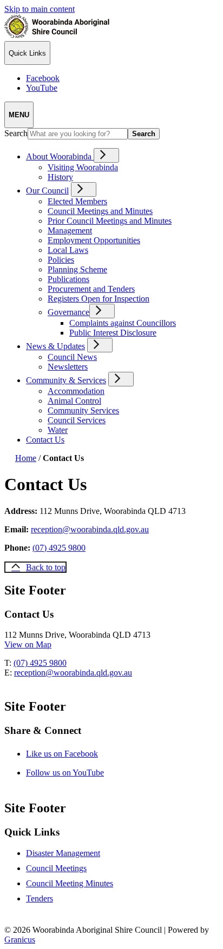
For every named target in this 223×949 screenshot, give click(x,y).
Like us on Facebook (71, 753)
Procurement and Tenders (91, 288)
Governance (68, 312)
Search (16, 133)
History (60, 177)
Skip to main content (39, 9)
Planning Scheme (77, 269)
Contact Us (45, 439)
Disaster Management (63, 853)
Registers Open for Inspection (98, 298)
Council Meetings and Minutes (100, 211)
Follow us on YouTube (74, 772)
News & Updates (55, 346)
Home (25, 458)
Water (58, 430)
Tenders (39, 898)
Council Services (77, 420)
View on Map (27, 644)
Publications (68, 279)
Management (70, 230)
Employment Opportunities (94, 240)
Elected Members (77, 201)
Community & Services (66, 380)
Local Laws (68, 250)
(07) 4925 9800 (59, 547)
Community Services (83, 410)
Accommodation (76, 391)
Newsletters (68, 366)
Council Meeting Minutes (69, 883)
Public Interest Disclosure (112, 332)
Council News (72, 357)
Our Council (47, 190)
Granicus (19, 939)
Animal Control (74, 400)
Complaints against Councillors (122, 323)
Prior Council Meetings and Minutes (110, 220)
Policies (61, 259)
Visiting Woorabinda (83, 167)
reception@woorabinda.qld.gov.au (90, 529)
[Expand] (106, 155)
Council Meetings (56, 868)
